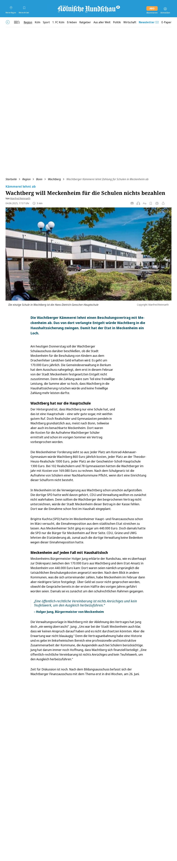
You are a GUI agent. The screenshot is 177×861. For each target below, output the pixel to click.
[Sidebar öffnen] (16, 22)
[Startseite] (88, 8)
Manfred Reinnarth (20, 198)
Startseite (11, 179)
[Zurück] (8, 22)
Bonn (39, 179)
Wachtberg (54, 179)
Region (26, 179)
